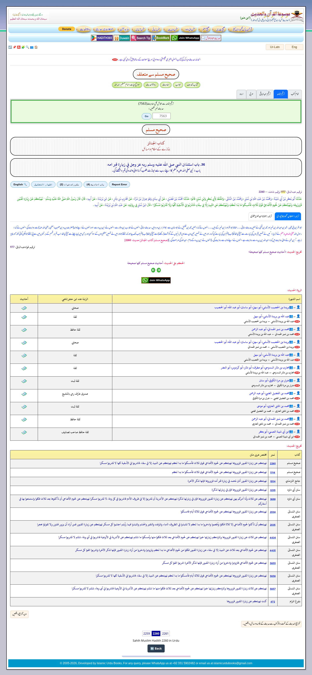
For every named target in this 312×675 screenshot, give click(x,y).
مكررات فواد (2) (69, 184)
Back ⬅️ (156, 648)
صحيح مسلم (156, 129)
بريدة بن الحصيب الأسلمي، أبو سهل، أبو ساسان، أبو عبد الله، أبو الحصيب (251, 307)
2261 (165, 633)
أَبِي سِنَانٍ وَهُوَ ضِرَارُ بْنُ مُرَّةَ (147, 199)
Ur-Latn (275, 47)
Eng (294, 47)
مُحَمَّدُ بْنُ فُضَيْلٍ (175, 199)
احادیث (165, 85)
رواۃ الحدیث (151, 85)
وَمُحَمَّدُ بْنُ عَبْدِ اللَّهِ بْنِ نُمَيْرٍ (258, 199)
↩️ (10, 47)
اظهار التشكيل (43, 184)
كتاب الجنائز (156, 143)
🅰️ (19, 47)
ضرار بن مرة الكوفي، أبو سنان (274, 380)
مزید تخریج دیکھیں (19, 614)
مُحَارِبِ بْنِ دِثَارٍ (120, 199)
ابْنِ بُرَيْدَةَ (102, 199)
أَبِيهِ (89, 199)
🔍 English (20, 184)
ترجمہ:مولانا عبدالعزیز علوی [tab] (261, 216)
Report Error (119, 184)
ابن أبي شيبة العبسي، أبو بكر (274, 431)
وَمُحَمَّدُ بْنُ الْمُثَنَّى (233, 199)
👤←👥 (294, 307)
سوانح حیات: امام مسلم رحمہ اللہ (127, 85)
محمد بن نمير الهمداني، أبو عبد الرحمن (270, 329)
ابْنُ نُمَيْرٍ (141, 205)
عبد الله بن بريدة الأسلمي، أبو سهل (271, 316)
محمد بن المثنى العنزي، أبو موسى (273, 406)
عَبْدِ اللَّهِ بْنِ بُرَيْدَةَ (113, 205)
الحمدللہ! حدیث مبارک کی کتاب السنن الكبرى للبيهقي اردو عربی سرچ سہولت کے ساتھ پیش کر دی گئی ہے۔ (159, 59)
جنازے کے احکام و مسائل (156, 149)
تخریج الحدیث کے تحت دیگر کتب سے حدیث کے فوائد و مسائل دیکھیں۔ (271, 624)
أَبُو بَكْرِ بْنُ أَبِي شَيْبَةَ (284, 199)
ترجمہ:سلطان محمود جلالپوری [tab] (288, 216)
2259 (146, 633)
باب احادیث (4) (95, 184)
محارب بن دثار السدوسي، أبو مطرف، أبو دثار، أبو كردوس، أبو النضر (255, 367)
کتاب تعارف (192, 85)
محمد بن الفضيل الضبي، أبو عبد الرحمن (269, 393)
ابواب (178, 85)
